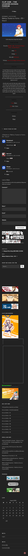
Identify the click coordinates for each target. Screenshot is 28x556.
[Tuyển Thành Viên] (10, 399)
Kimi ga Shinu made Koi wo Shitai (10, 407)
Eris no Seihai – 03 (6, 432)
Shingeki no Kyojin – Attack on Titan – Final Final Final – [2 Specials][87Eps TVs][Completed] (13, 442)
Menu (14, 11)
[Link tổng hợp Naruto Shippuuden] (10, 301)
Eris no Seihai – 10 (6, 412)
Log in (3, 536)
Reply (7, 148)
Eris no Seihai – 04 (6, 429)
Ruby (14, 16)
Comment (5, 187)
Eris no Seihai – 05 (6, 426)
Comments (6, 548)
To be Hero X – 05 (13, 455)
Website (4, 220)
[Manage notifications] (25, 553)
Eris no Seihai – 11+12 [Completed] (10, 410)
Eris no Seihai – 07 (6, 421)
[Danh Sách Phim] (10, 291)
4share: (14, 116)
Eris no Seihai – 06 (6, 423)
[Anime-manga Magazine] (10, 338)
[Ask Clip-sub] (10, 308)
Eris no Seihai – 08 (6, 418)
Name (4, 206)
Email (4, 213)
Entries (5, 545)
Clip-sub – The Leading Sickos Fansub (10, 4)
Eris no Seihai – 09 (6, 415)
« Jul (6, 520)
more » (22, 242)
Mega (14, 119)
